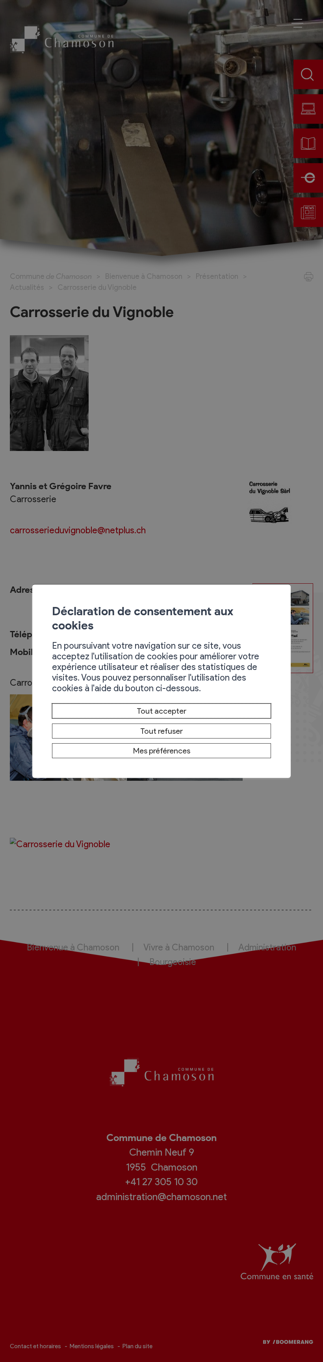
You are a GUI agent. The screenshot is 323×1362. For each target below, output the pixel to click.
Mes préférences (161, 750)
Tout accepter (161, 711)
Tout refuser (161, 731)
